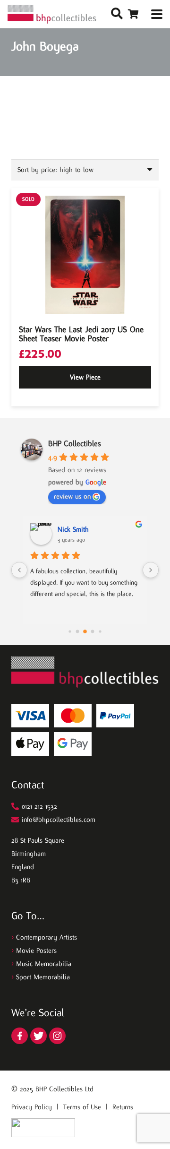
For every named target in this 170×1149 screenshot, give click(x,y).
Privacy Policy (31, 1107)
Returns (122, 1107)
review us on (72, 496)
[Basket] (133, 14)
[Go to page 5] (92, 631)
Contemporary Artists (46, 937)
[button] (117, 14)
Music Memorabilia (43, 963)
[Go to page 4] (85, 631)
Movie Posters (36, 950)
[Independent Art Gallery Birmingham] (52, 14)
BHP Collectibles (74, 444)
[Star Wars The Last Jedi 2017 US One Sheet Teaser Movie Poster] (85, 255)
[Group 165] (57, 1036)
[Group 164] (38, 1036)
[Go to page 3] (77, 631)
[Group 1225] (43, 1127)
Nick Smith (73, 529)
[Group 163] (19, 1036)
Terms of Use (82, 1107)
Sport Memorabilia (43, 977)
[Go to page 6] (100, 631)
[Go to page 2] (69, 631)
